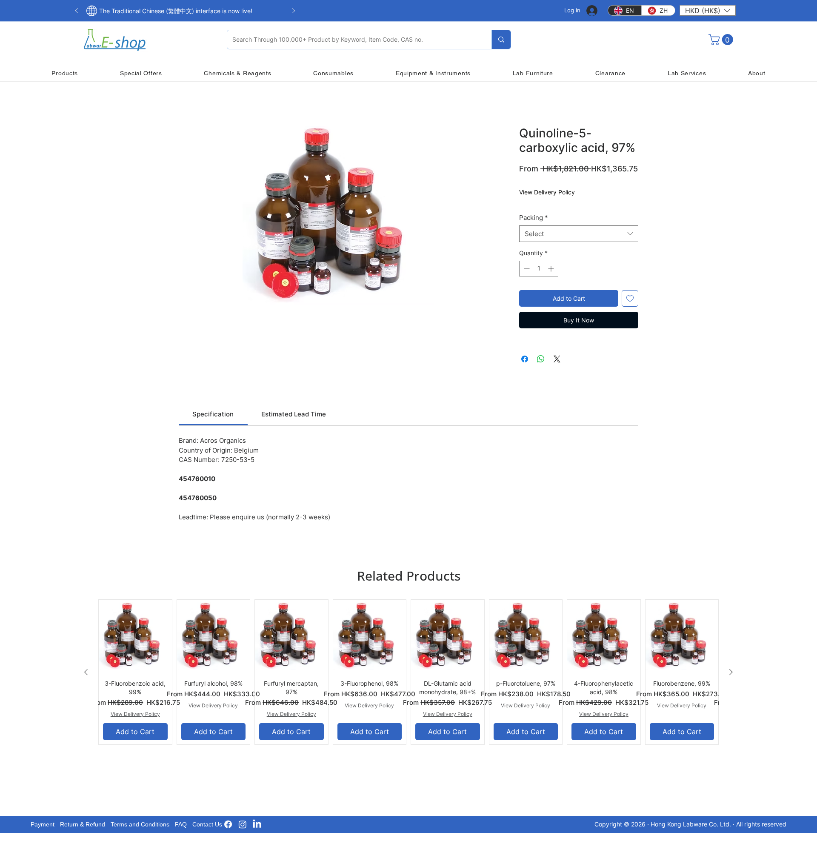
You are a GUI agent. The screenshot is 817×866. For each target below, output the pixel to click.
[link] (213, 414)
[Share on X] (557, 359)
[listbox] (708, 10)
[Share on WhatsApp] (541, 359)
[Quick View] (135, 636)
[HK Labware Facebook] (228, 824)
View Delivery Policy (547, 192)
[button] (708, 10)
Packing (533, 218)
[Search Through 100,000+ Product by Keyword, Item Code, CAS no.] (501, 39)
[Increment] (551, 268)
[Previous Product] (86, 672)
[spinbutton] (538, 268)
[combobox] (578, 233)
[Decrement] (525, 268)
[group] (408, 672)
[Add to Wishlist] (630, 298)
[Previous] (76, 11)
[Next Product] (731, 672)
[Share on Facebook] (525, 359)
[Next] (293, 11)
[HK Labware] (242, 824)
